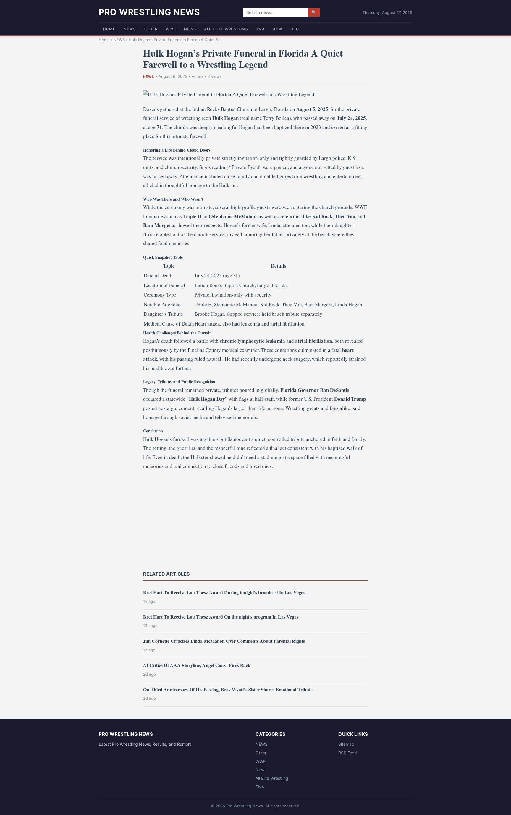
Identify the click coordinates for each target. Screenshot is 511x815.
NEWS (129, 29)
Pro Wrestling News (149, 12)
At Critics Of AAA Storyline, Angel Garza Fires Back (196, 665)
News (190, 29)
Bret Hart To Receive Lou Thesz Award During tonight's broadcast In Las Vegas (224, 592)
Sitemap (346, 744)
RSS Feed (347, 752)
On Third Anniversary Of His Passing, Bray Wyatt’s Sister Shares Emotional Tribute (228, 689)
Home (109, 29)
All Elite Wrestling (226, 29)
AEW (277, 29)
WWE (171, 29)
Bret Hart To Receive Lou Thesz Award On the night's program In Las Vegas (220, 616)
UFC (294, 29)
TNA (260, 29)
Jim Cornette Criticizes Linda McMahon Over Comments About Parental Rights (224, 640)
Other (151, 29)
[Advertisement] (255, 519)
